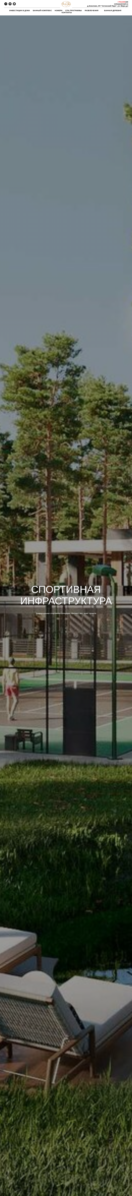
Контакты (67, 13)
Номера (58, 10)
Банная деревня (112, 10)
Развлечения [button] (91, 10)
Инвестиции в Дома (19, 10)
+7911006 (121, 2)
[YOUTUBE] (10, 3)
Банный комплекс (42, 10)
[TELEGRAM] (5, 3)
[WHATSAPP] (14, 3)
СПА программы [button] (73, 10)
